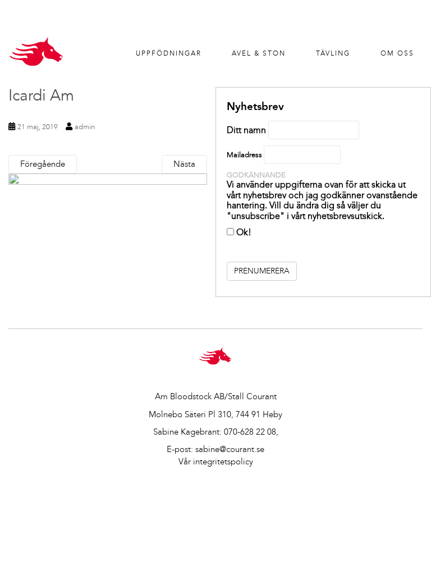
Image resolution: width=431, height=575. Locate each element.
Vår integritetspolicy (215, 462)
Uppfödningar (168, 53)
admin (85, 126)
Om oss (397, 53)
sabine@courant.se (229, 449)
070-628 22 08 (250, 432)
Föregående (42, 164)
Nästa (184, 164)
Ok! (242, 232)
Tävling (333, 53)
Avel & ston (259, 53)
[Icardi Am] (107, 239)
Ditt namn (246, 130)
